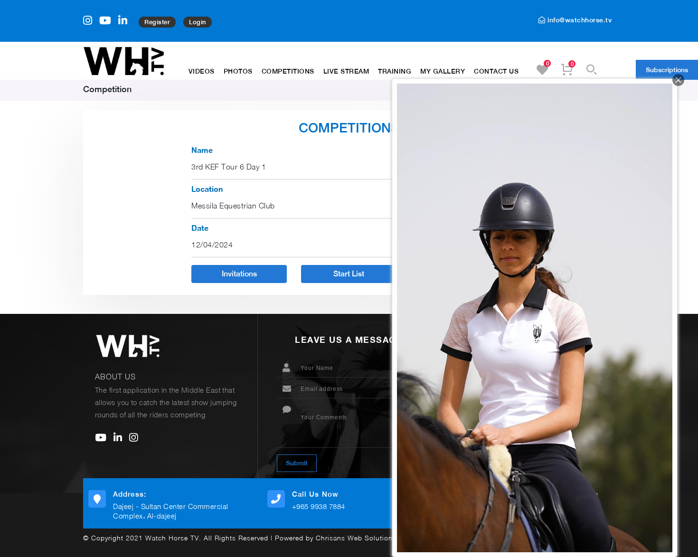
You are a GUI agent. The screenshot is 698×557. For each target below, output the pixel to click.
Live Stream (346, 71)
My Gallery (442, 71)
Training (394, 71)
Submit (297, 463)
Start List (348, 273)
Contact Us (496, 71)
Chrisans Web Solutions (356, 538)
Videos (202, 71)
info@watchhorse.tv (579, 20)
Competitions (288, 71)
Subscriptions (667, 70)
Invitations (239, 273)
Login (197, 22)
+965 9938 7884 (318, 506)
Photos (238, 71)
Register (157, 22)
